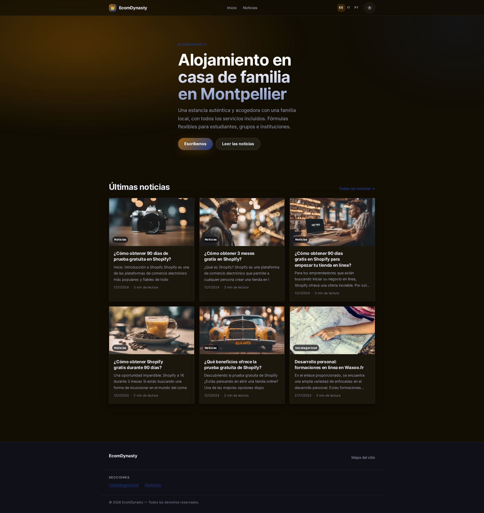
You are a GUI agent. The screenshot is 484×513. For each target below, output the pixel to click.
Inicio (232, 8)
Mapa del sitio (363, 457)
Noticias (250, 8)
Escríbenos (195, 143)
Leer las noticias (238, 143)
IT (348, 7)
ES (341, 7)
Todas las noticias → (357, 188)
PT (356, 7)
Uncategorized (124, 485)
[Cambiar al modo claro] (369, 7)
